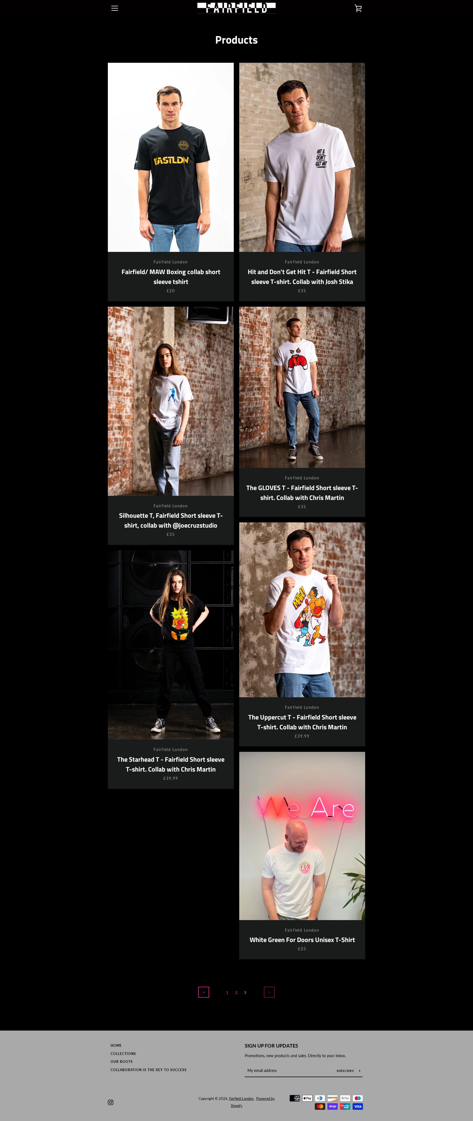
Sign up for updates (271, 1046)
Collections (123, 1054)
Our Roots (122, 1062)
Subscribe (346, 1070)
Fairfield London (241, 1098)
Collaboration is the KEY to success (149, 1070)
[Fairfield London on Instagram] (110, 1101)
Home (116, 1045)
